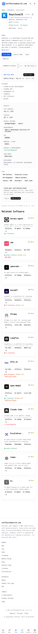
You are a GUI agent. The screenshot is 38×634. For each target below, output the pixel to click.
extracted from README (15, 206)
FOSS (3, 552)
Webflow (12, 19)
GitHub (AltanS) (8, 598)
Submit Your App (8, 583)
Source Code (17, 54)
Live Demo (6, 54)
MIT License (15, 22)
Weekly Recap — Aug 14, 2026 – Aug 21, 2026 (14, 78)
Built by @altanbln (27, 617)
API (3, 586)
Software (10, 10)
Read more (5, 50)
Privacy (20, 613)
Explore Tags (6, 565)
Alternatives (6, 571)
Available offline (13, 617)
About (4, 580)
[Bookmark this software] (32, 14)
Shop (3, 601)
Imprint (12, 613)
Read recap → (29, 74)
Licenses (5, 568)
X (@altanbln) (7, 595)
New (3, 546)
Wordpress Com (21, 19)
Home (3, 10)
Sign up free (15, 198)
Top (3, 549)
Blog (3, 562)
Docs (27, 54)
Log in (7, 198)
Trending (5, 555)
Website (6, 59)
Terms (26, 613)
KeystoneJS (20, 10)
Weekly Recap (6, 558)
